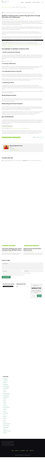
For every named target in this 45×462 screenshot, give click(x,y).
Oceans (5, 421)
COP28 (5, 402)
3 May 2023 (32, 251)
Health (5, 418)
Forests (5, 416)
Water (5, 429)
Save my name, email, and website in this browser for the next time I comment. (17, 273)
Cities (5, 389)
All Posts (6, 7)
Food (10, 7)
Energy (5, 409)
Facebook (16, 128)
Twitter (23, 128)
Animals (5, 382)
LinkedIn (20, 128)
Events (5, 411)
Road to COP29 (6, 425)
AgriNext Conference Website (7, 127)
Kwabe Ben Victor (5, 19)
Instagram (12, 128)
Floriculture (6, 413)
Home (3, 7)
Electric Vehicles (6, 407)
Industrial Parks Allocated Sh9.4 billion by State (32, 249)
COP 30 (5, 398)
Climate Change (5, 245)
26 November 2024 (11, 19)
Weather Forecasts (7, 430)
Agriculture (6, 380)
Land (4, 420)
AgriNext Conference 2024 (6, 137)
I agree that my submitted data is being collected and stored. (13, 274)
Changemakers (6, 387)
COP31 (5, 404)
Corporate (26, 245)
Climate (5, 391)
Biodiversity (6, 384)
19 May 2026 (10, 251)
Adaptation (6, 379)
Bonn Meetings (6, 386)
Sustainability (12, 245)
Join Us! (12, 445)
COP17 (5, 400)
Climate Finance (6, 395)
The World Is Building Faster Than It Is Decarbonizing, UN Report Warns (12, 249)
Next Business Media (16, 137)
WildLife (5, 432)
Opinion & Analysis (7, 423)
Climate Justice (6, 396)
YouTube (27, 128)
